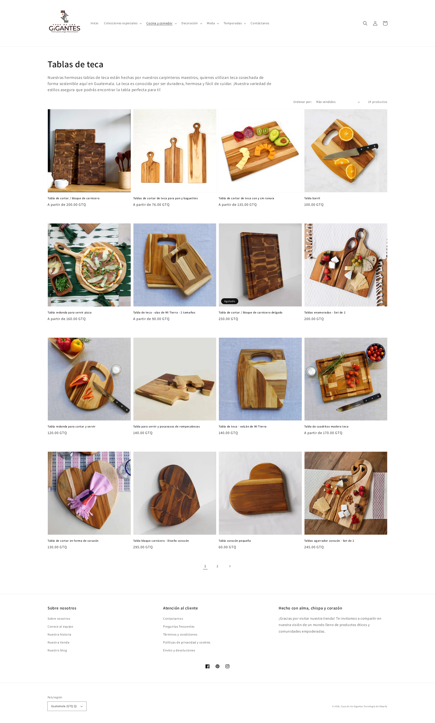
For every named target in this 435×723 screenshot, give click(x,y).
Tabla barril (312, 198)
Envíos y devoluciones (179, 650)
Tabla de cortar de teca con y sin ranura (246, 198)
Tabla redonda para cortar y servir (71, 426)
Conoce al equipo (60, 626)
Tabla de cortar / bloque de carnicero (73, 198)
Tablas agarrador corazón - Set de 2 (329, 541)
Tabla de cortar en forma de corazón (73, 541)
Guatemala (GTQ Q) (64, 706)
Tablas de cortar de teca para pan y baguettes (165, 198)
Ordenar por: (302, 102)
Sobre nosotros (59, 618)
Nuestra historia (59, 634)
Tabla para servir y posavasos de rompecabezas (166, 426)
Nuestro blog (57, 650)
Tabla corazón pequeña (235, 541)
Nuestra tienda (58, 642)
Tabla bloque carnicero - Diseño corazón (161, 541)
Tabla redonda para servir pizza (70, 312)
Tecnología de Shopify (375, 706)
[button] (122, 23)
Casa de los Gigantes (352, 706)
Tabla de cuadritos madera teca (326, 426)
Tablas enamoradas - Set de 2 (325, 312)
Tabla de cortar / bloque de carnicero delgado (251, 312)
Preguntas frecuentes (179, 626)
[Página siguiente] (230, 566)
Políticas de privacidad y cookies (186, 642)
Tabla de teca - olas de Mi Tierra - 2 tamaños (164, 312)
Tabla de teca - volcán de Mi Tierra (243, 426)
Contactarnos (173, 618)
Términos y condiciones (180, 634)
